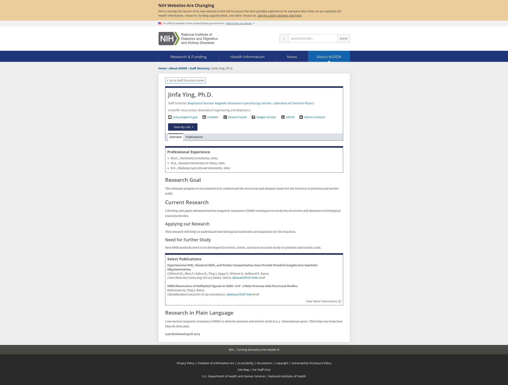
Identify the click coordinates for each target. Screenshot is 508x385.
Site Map (243, 370)
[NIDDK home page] (188, 38)
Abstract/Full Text (245, 278)
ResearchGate (237, 117)
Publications (194, 137)
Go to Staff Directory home (186, 80)
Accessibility (245, 363)
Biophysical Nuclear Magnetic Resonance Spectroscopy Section (229, 103)
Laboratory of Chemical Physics (293, 103)
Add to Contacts (314, 117)
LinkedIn (212, 117)
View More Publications (321, 301)
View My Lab (182, 127)
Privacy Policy (185, 363)
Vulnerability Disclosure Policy (311, 363)
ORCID (290, 117)
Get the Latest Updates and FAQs (280, 15)
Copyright (281, 363)
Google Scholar (266, 117)
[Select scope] (283, 38)
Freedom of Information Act (216, 363)
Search (344, 38)
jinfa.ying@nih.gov (185, 117)
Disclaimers (264, 363)
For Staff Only (261, 370)
